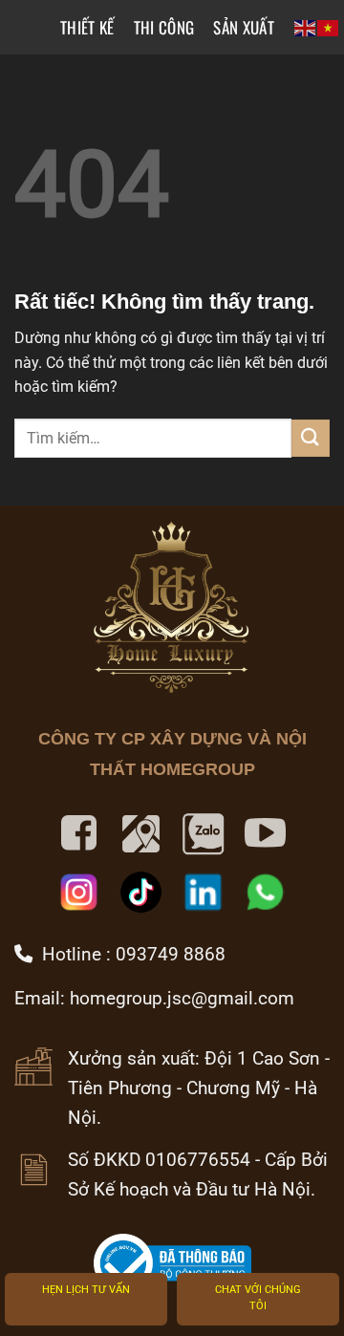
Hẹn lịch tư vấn (86, 1289)
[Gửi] (310, 438)
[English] (305, 27)
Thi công (164, 27)
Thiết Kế (87, 27)
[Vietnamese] (328, 27)
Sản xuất (243, 27)
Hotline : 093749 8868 (129, 954)
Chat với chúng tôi (258, 1298)
